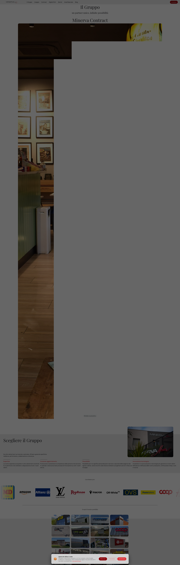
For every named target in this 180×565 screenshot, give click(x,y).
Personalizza (112, 558)
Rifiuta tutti (102, 558)
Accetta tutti (122, 558)
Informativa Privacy (76, 561)
